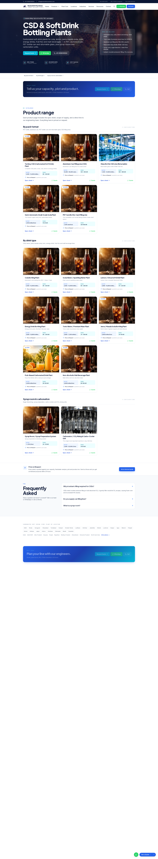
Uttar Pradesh (38, 535)
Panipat (130, 528)
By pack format (29, 75)
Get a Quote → (146, 854)
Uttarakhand (75, 535)
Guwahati (70, 531)
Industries (83, 6)
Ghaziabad (45, 528)
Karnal (25, 531)
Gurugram (37, 528)
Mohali (99, 528)
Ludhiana (77, 528)
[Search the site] (114, 6)
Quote (55, 180)
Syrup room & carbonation (55, 75)
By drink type (40, 75)
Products (54, 6)
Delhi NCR (30, 535)
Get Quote (130, 6)
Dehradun (58, 531)
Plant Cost (65, 6)
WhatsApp (122, 6)
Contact (108, 6)
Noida (30, 528)
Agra (118, 528)
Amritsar (85, 528)
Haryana (45, 535)
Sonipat (61, 528)
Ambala (32, 531)
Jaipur (38, 531)
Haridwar (50, 531)
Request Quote (29, 53)
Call (128, 89)
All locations (104, 535)
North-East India (95, 535)
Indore (44, 531)
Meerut (124, 528)
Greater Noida (69, 528)
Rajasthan (57, 535)
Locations (74, 6)
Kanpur (112, 528)
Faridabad (53, 528)
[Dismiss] (154, 854)
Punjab (51, 535)
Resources (100, 6)
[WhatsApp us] (136, 854)
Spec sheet (28, 180)
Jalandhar (92, 528)
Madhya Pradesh (65, 535)
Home (47, 6)
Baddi (64, 531)
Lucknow (105, 528)
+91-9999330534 (29, 1)
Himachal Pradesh (85, 535)
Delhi (25, 528)
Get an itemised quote (127, 469)
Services (91, 6)
